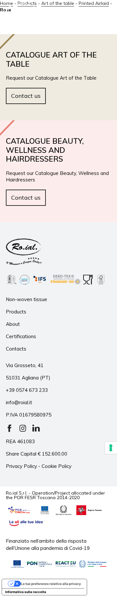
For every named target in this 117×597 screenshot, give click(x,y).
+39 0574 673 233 (27, 390)
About (13, 324)
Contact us (26, 96)
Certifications (21, 336)
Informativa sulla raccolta (25, 592)
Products (16, 311)
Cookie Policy (57, 466)
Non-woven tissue (26, 299)
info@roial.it (19, 402)
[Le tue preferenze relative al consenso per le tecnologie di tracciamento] (111, 448)
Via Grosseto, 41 (25, 365)
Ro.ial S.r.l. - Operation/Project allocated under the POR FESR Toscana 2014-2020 (55, 494)
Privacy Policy (21, 466)
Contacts (16, 348)
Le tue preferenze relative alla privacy (51, 584)
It (67, 15)
